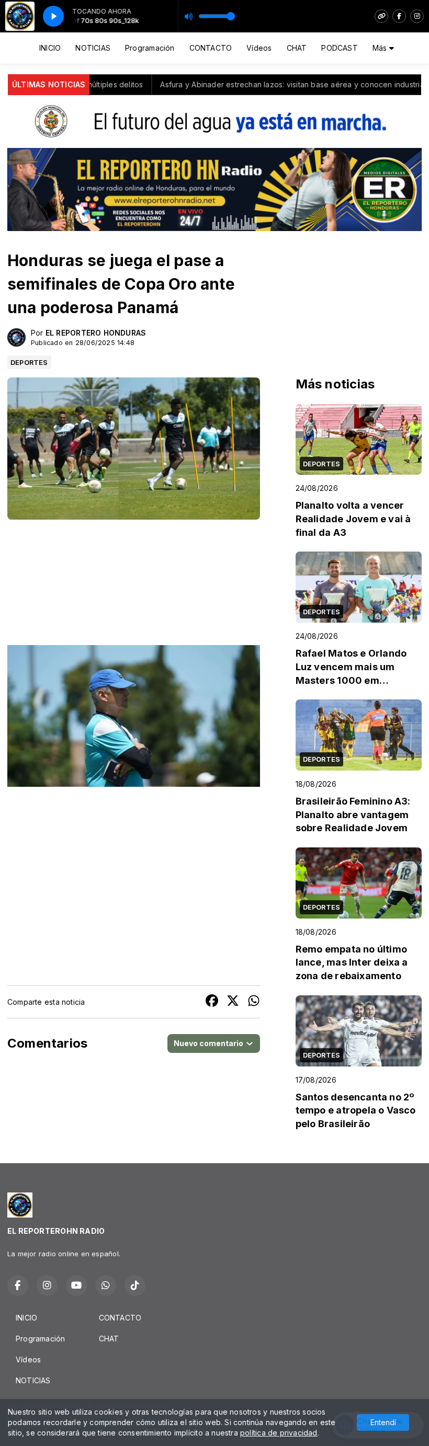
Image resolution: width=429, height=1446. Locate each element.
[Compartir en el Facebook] (212, 1001)
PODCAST (339, 47)
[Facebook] (399, 16)
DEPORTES (29, 362)
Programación (150, 47)
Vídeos (259, 47)
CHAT (297, 47)
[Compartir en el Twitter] (233, 1001)
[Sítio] (381, 16)
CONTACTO (210, 47)
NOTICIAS (92, 47)
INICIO (50, 47)
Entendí (383, 1422)
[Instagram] (417, 16)
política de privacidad (279, 1432)
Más (380, 47)
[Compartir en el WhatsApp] (253, 1001)
